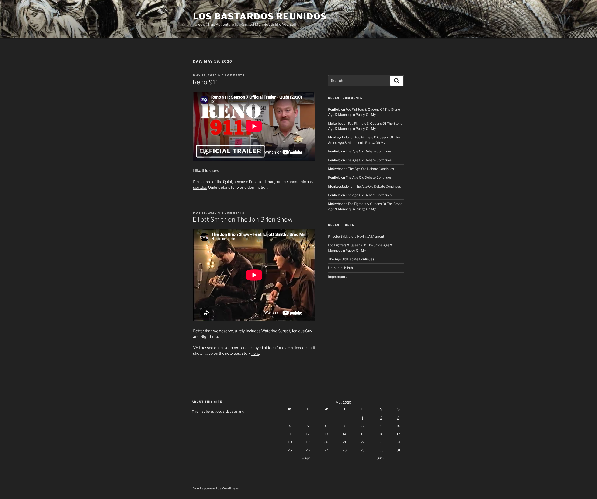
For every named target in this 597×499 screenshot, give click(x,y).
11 (290, 434)
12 (307, 434)
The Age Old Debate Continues (369, 151)
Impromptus (337, 277)
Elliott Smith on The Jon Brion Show (243, 219)
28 (345, 450)
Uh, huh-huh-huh (340, 268)
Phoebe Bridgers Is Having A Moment (356, 236)
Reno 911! (206, 82)
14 (344, 434)
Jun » (380, 458)
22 (362, 442)
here (255, 353)
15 (362, 434)
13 (326, 434)
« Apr (306, 458)
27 (326, 450)
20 (326, 442)
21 (344, 442)
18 (290, 442)
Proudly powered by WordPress (215, 488)
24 (398, 442)
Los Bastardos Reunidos (260, 16)
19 (308, 442)
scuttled (200, 187)
